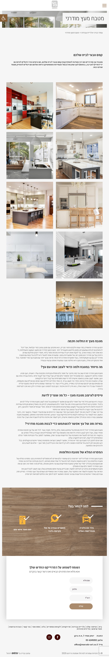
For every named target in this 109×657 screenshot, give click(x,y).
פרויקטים (66, 627)
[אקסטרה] (15, 653)
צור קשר (27, 627)
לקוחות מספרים (54, 627)
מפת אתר (36, 627)
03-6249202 (91, 640)
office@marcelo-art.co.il (86, 644)
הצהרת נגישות (15, 627)
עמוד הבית (98, 32)
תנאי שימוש (97, 629)
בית (100, 627)
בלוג (43, 627)
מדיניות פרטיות (83, 629)
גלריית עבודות (87, 32)
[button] (3, 18)
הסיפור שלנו (91, 627)
